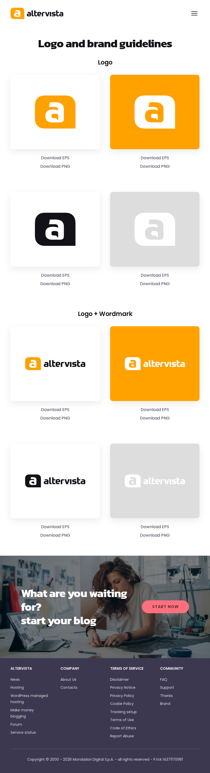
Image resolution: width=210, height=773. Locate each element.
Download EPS (55, 158)
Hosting (17, 687)
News (15, 679)
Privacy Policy (122, 695)
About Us (68, 679)
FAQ (163, 679)
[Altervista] (98, 13)
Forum (16, 724)
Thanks (166, 695)
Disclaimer (119, 679)
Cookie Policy (122, 703)
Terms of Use (122, 719)
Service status (23, 732)
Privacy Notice (122, 687)
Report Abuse (122, 736)
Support (167, 687)
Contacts (68, 687)
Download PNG (55, 166)
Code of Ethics (123, 728)
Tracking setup (123, 711)
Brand (165, 703)
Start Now (165, 607)
